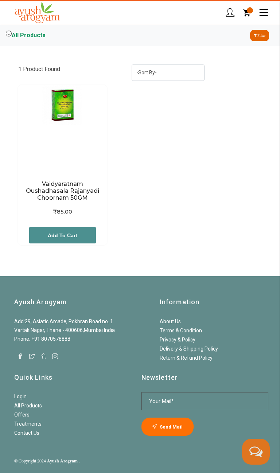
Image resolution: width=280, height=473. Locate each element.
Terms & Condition (181, 330)
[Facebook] (20, 356)
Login (20, 396)
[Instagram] (55, 356)
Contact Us (26, 433)
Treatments (28, 424)
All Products (29, 35)
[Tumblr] (43, 356)
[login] (230, 12)
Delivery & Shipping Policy (189, 349)
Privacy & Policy (177, 340)
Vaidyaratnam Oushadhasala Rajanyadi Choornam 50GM (63, 190)
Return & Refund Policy (186, 358)
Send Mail (171, 427)
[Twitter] (32, 356)
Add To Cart (62, 235)
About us (170, 321)
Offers (22, 415)
